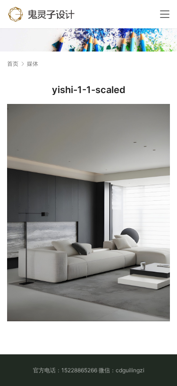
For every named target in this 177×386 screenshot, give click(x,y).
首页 (12, 63)
